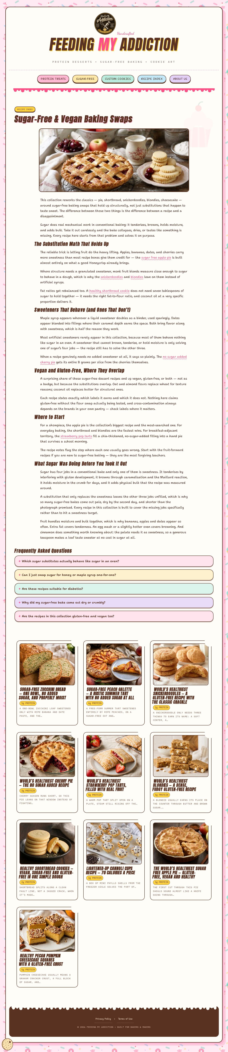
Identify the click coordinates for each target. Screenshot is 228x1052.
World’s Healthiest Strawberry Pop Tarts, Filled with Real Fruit (106, 785)
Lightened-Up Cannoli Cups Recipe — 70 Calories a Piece (111, 870)
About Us (180, 79)
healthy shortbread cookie (109, 291)
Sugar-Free (85, 79)
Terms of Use (125, 1018)
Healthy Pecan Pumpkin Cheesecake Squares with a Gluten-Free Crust (41, 960)
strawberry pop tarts (76, 436)
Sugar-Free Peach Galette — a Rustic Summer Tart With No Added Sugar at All (110, 693)
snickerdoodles (112, 277)
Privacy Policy (103, 1018)
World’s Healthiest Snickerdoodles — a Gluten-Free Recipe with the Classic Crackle (173, 695)
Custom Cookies (118, 79)
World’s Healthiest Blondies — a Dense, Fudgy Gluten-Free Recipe (174, 785)
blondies (137, 277)
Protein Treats (53, 79)
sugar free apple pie (156, 257)
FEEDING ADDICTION (114, 44)
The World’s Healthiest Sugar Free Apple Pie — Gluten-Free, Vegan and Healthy (179, 872)
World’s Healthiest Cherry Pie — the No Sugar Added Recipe (46, 783)
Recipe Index (152, 79)
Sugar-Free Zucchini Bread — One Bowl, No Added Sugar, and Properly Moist (43, 693)
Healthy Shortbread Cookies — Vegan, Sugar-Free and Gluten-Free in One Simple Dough (46, 872)
